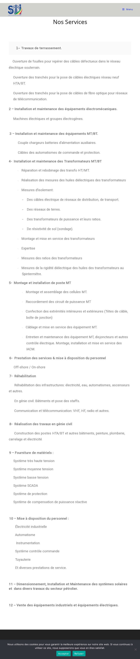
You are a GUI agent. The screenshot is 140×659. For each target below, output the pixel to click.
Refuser (79, 653)
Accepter (63, 653)
